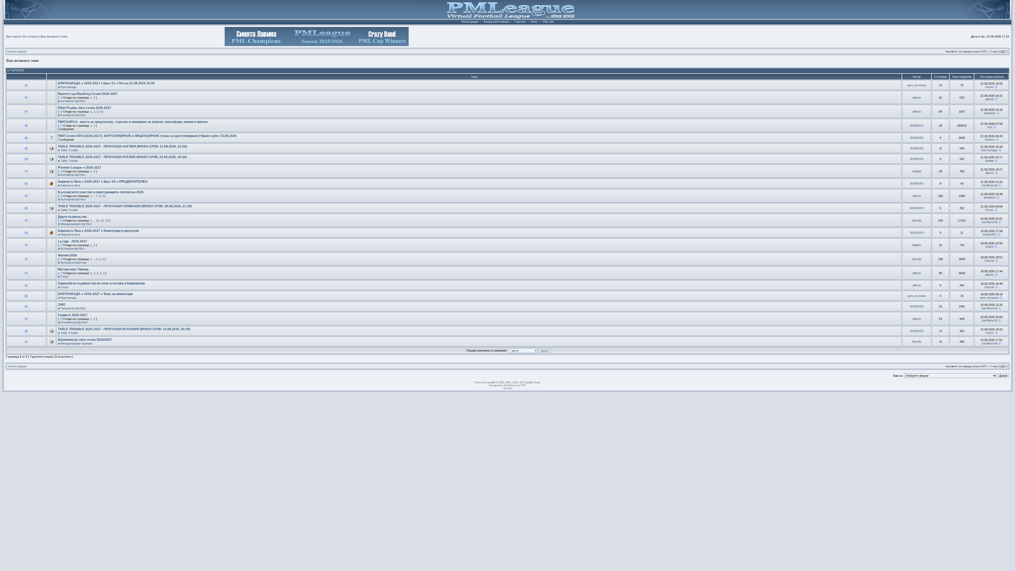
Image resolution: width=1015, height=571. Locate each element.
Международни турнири (76, 343)
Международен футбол (76, 223)
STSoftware (510, 385)
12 (102, 220)
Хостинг (507, 388)
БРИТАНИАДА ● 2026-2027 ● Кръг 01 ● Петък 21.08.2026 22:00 (106, 83)
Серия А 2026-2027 (72, 315)
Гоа (989, 127)
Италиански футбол (74, 322)
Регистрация (470, 21)
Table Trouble (69, 150)
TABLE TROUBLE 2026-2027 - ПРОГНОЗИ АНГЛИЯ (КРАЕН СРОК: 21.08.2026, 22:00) (122, 146)
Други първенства (72, 217)
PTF (523, 385)
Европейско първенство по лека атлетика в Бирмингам (101, 283)
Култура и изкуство (73, 262)
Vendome (989, 113)
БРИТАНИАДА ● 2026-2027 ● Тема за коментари (95, 294)
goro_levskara (916, 85)
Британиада (68, 87)
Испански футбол (72, 248)
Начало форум (17, 51)
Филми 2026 (67, 255)
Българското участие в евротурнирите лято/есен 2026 (101, 192)
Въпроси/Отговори (496, 21)
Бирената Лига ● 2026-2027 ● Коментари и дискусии (98, 231)
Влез (534, 21)
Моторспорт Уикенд (73, 269)
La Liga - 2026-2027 (72, 241)
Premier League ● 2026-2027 (79, 167)
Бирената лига (70, 185)
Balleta (916, 245)
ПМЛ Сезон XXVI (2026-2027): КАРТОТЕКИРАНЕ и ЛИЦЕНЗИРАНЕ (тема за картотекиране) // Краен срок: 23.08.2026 (147, 136)
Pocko (989, 87)
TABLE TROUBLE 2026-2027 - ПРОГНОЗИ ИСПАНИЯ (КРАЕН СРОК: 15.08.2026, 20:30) (124, 329)
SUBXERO (917, 125)
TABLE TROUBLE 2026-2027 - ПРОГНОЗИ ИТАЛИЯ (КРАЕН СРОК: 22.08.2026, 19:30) (122, 157)
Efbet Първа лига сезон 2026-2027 (84, 108)
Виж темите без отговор (22, 36)
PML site (548, 21)
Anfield (989, 160)
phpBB (491, 382)
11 (97, 220)
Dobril (989, 246)
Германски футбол (73, 308)
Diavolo (916, 220)
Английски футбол (73, 101)
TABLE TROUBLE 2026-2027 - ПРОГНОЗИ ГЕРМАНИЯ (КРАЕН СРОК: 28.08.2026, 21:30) (125, 206)
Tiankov (989, 139)
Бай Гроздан (989, 150)
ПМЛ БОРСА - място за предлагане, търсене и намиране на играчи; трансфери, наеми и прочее (133, 122)
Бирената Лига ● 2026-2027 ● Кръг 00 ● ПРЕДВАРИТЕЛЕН (102, 181)
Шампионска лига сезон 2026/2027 (85, 340)
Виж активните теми (53, 36)
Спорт (65, 276)
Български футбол (73, 115)
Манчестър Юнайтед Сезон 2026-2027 (88, 94)
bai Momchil (989, 185)
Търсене (520, 21)
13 (106, 220)
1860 (61, 304)
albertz (916, 97)
